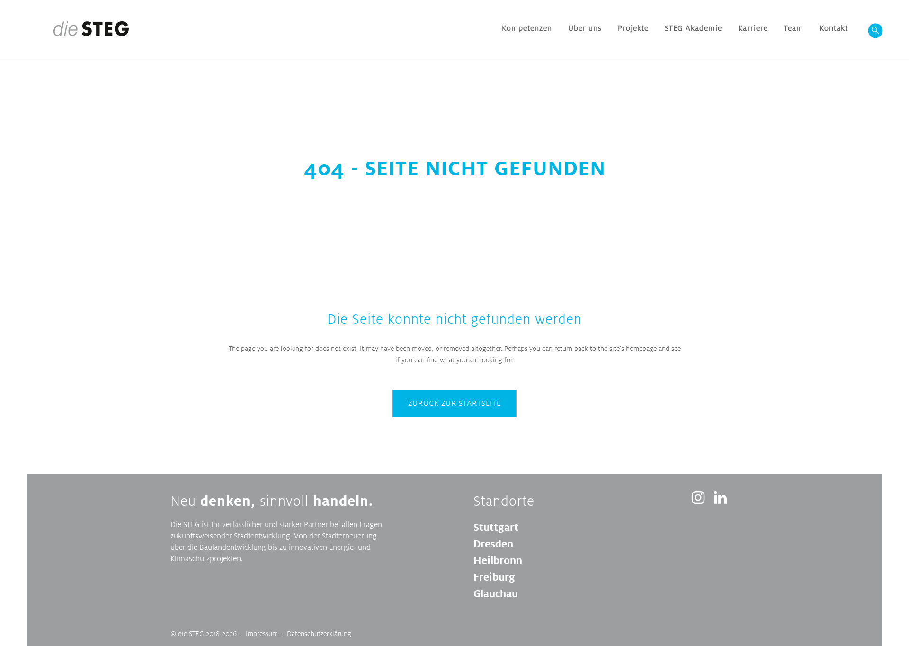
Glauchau (495, 593)
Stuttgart (495, 527)
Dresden (493, 543)
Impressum (262, 633)
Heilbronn (497, 560)
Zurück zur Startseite (454, 403)
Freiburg (494, 576)
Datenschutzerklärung (319, 633)
